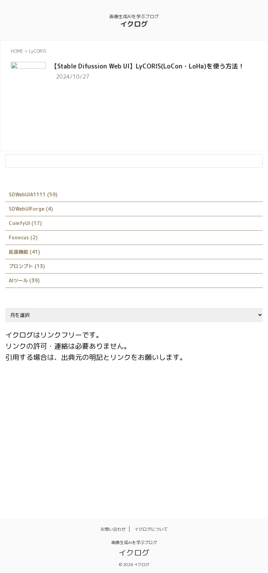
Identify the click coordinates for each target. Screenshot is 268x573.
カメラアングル (69, 450)
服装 (181, 465)
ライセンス (71, 465)
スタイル (130, 450)
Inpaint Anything (209, 404)
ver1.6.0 (184, 434)
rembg (232, 419)
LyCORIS (156, 419)
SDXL (47, 434)
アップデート (218, 434)
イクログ (134, 24)
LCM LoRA (124, 419)
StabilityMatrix (81, 434)
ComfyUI (139, 389)
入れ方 (100, 465)
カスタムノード (26, 450)
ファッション (240, 450)
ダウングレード (166, 450)
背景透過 (39, 480)
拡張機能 (157, 465)
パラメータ (204, 450)
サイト (103, 450)
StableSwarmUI (127, 434)
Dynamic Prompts (212, 389)
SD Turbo (20, 434)
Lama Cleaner (66, 419)
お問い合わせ (113, 529)
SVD (159, 434)
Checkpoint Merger (56, 389)
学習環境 (127, 465)
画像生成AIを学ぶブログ (134, 542)
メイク (42, 465)
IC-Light (141, 404)
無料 (201, 465)
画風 (242, 465)
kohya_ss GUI (25, 419)
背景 (14, 480)
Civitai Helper (103, 389)
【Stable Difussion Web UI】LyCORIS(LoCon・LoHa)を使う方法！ (147, 66)
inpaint (170, 404)
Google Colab (106, 404)
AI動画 (16, 389)
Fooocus (70, 404)
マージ (17, 465)
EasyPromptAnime (30, 404)
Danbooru (171, 389)
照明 (221, 465)
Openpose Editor (195, 419)
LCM (97, 419)
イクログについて (151, 529)
